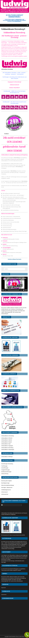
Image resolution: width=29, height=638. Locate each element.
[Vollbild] (26, 290)
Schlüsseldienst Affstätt (6, 438)
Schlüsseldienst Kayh (6, 444)
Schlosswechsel (4, 494)
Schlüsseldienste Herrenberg (7, 436)
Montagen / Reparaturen (6, 487)
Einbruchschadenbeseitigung (7, 485)
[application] (14, 284)
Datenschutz (3, 594)
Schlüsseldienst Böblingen (7, 456)
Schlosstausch (4, 492)
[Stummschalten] (23, 290)
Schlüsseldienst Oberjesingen (7, 449)
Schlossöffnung (4, 473)
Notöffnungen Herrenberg (7, 463)
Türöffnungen (4, 466)
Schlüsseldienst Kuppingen (7, 445)
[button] (27, 25)
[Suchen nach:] (14, 269)
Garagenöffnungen (5, 470)
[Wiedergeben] (3, 290)
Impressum (3, 587)
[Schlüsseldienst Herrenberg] (14, 12)
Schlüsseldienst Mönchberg (7, 447)
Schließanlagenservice (6, 489)
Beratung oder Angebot (6, 480)
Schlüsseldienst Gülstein (6, 440)
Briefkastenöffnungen (6, 471)
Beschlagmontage (5, 483)
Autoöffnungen (4, 468)
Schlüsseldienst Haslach (6, 442)
